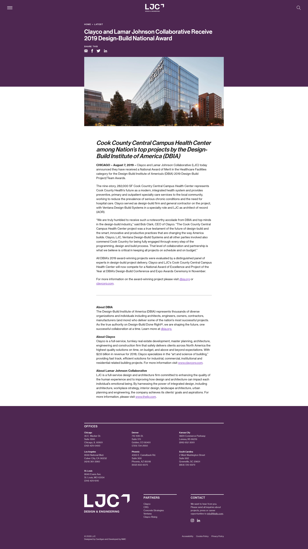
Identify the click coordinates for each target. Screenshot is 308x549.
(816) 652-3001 (187, 442)
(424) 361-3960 (92, 461)
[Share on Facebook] (92, 51)
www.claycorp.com (190, 362)
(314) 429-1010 (91, 480)
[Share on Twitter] (98, 51)
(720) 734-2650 (140, 445)
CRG (146, 507)
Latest (98, 24)
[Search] (299, 8)
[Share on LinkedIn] (105, 51)
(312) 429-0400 (92, 445)
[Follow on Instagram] (192, 521)
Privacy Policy (217, 536)
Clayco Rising (150, 517)
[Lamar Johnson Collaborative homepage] (154, 8)
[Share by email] (86, 51)
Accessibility (187, 536)
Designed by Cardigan (94, 539)
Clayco (147, 504)
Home (87, 24)
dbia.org (184, 279)
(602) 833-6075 (140, 464)
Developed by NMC (117, 539)
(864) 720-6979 (187, 464)
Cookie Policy (202, 536)
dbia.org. (166, 328)
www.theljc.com (145, 396)
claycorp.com (105, 283)
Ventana (148, 513)
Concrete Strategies (154, 510)
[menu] (9, 7)
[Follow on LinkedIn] (198, 521)
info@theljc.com (215, 513)
